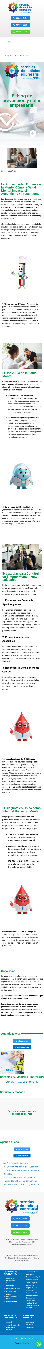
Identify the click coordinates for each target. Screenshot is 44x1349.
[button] (9, 42)
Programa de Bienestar (17, 1163)
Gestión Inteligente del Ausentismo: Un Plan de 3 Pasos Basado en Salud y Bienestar (22, 1170)
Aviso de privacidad (22, 1343)
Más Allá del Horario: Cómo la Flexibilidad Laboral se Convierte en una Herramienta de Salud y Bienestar (22, 1181)
